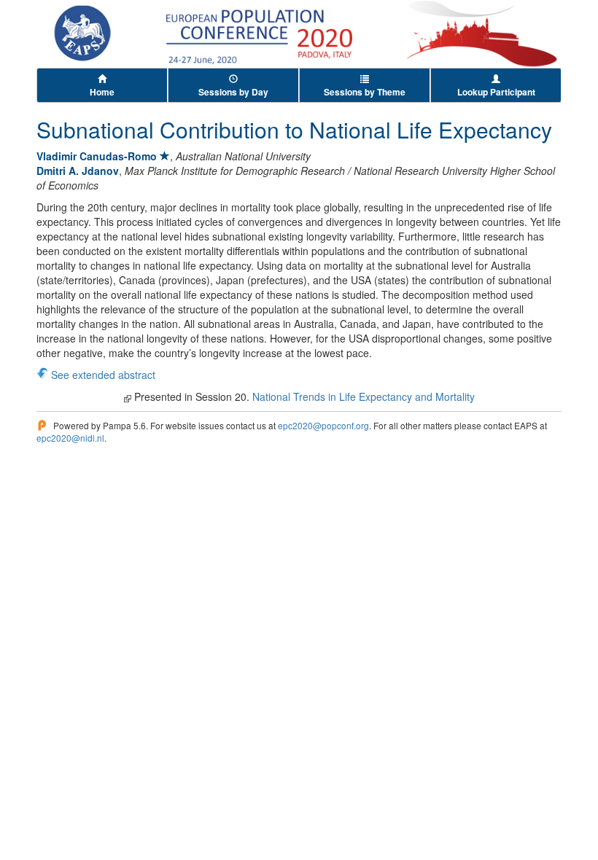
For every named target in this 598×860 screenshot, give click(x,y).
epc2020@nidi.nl (70, 437)
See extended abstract (103, 374)
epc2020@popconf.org (323, 425)
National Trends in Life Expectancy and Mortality (363, 396)
